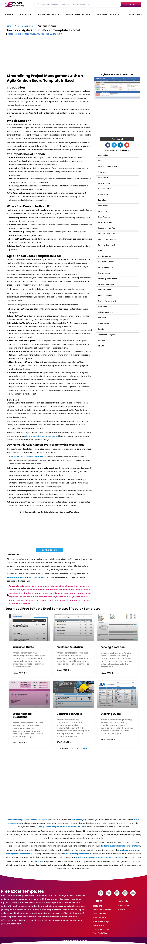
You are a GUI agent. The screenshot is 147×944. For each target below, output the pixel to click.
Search (130, 4)
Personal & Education (77, 14)
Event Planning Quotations (22, 715)
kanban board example (66, 593)
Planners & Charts (47, 14)
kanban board (27, 593)
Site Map (122, 909)
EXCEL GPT (97, 906)
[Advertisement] (73, 54)
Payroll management (114, 857)
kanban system (16, 600)
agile (16, 586)
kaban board (52, 589)
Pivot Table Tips (100, 933)
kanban (78, 589)
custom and (121, 846)
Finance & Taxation (106, 14)
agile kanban (37, 586)
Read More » (20, 672)
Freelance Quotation (70, 647)
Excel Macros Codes (101, 929)
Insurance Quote (23, 647)
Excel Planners (15, 34)
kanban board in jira (28, 596)
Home (8, 14)
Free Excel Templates (22, 891)
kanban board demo (44, 593)
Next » (85, 748)
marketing (81, 857)
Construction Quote (69, 714)
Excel (40, 861)
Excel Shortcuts (99, 917)
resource (96, 857)
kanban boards (80, 596)
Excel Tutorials (133, 14)
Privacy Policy (124, 905)
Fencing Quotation (113, 647)
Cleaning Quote (111, 714)
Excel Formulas (99, 914)
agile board (25, 586)
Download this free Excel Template (26, 456)
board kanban (67, 586)
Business (24, 14)
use (126, 850)
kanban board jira (47, 596)
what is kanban (23, 603)
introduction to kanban (34, 589)
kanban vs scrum (48, 600)
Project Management (24, 26)
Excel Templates (32, 34)
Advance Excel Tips (101, 921)
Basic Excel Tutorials (102, 910)
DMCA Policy (123, 901)
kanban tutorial (31, 600)
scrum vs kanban (65, 600)
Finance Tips (98, 925)
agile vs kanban (52, 586)
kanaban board (66, 589)
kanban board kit (64, 596)
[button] (107, 145)
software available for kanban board (40, 436)
